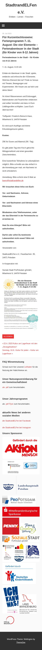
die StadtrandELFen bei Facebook (16, 421)
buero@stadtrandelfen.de (12, 180)
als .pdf (5, 387)
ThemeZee (20, 642)
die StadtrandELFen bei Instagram (16, 428)
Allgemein (8, 336)
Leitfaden (28, 367)
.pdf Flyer (9, 404)
